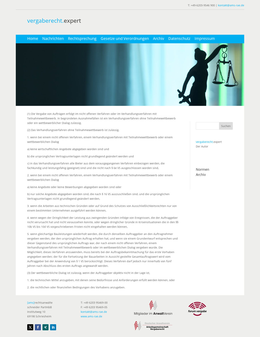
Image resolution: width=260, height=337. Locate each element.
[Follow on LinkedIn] (53, 327)
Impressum (205, 39)
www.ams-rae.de (91, 316)
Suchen (226, 126)
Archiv (158, 39)
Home (32, 39)
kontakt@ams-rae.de (231, 5)
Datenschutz (179, 39)
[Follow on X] (30, 327)
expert (209, 142)
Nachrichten (53, 39)
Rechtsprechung (82, 39)
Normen (202, 169)
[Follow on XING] (45, 327)
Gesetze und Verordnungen (125, 39)
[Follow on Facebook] (38, 327)
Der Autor (202, 146)
